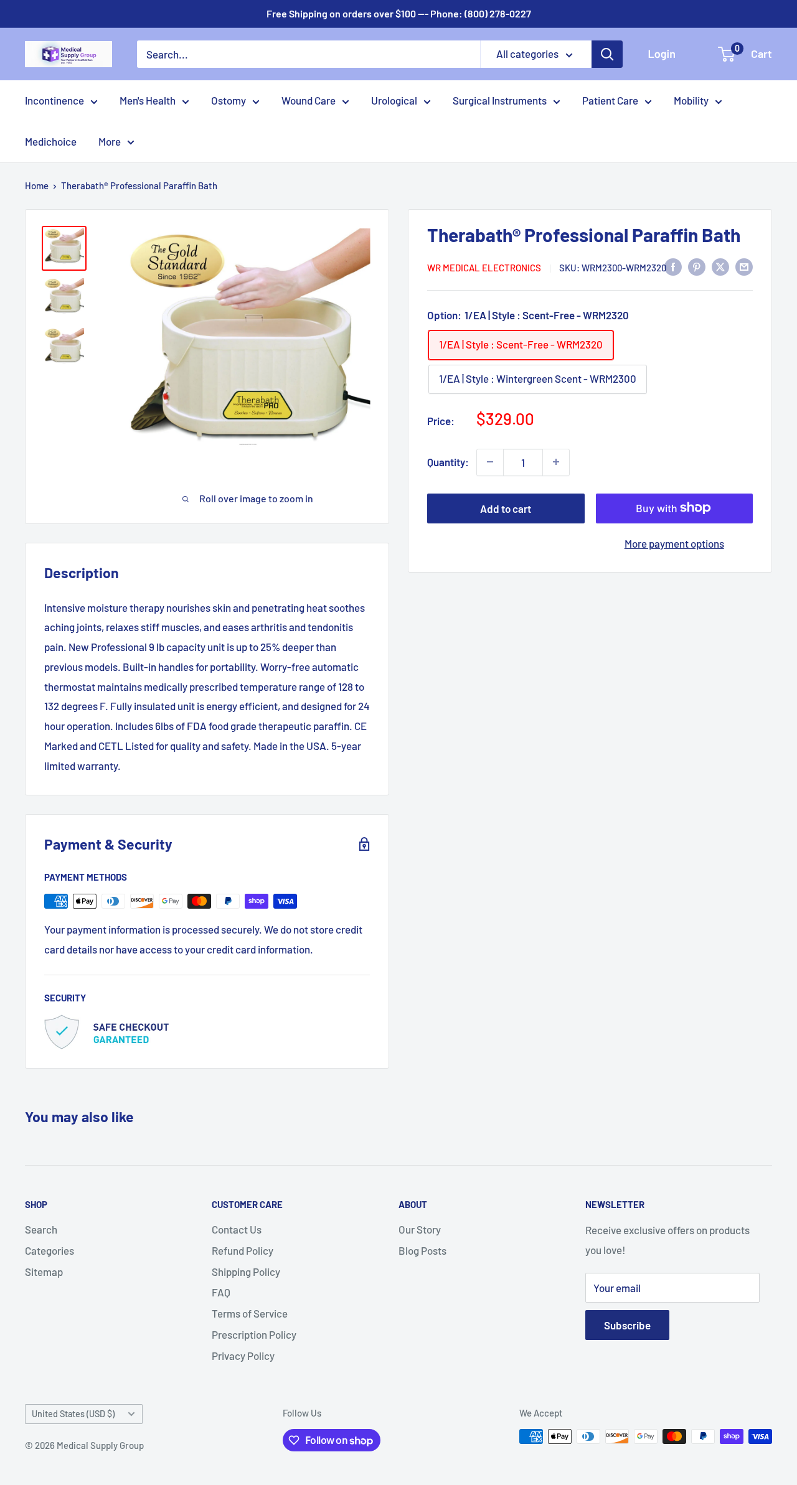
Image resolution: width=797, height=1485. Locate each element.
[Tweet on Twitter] (720, 266)
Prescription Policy (254, 1334)
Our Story (419, 1229)
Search (41, 1229)
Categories (49, 1250)
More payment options (674, 542)
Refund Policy (242, 1250)
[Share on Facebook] (673, 266)
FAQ (221, 1292)
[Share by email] (744, 266)
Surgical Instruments (500, 100)
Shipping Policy (246, 1271)
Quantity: (448, 461)
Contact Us (237, 1229)
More (109, 141)
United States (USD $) (73, 1413)
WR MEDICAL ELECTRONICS (484, 267)
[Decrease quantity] (490, 462)
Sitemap (44, 1271)
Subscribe (627, 1325)
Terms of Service (250, 1313)
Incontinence (54, 100)
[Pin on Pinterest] (696, 266)
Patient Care (610, 100)
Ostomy (228, 100)
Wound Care (308, 100)
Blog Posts (422, 1250)
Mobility (691, 100)
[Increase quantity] (556, 462)
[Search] (607, 54)
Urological (394, 100)
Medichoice (51, 141)
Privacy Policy (243, 1355)
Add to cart (505, 508)
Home (37, 185)
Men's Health (148, 100)
